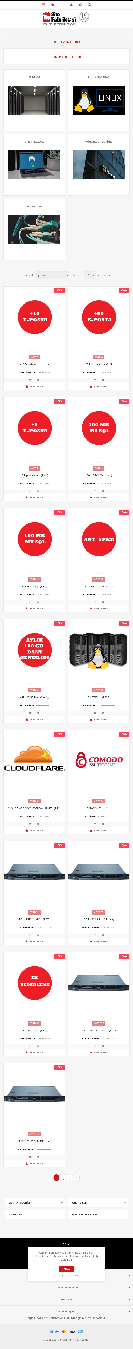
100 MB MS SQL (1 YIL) (99, 475)
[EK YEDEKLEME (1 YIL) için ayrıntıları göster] (34, 983)
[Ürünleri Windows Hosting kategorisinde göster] (98, 165)
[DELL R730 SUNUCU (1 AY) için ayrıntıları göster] (98, 872)
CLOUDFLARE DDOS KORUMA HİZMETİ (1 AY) (34, 808)
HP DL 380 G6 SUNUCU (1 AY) (99, 1030)
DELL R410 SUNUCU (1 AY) (34, 919)
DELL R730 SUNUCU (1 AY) (98, 919)
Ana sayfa (55, 41)
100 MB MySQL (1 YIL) (34, 586)
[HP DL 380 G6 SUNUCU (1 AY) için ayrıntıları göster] (98, 983)
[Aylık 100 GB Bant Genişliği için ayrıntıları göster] (34, 650)
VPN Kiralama (34, 141)
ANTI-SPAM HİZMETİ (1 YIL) (98, 586)
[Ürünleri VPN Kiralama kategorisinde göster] (34, 165)
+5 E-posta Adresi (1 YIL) (34, 475)
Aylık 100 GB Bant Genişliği (34, 697)
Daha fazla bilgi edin (66, 1275)
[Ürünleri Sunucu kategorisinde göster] (34, 100)
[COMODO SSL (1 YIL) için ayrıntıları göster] (98, 761)
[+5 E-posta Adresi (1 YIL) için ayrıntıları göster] (34, 428)
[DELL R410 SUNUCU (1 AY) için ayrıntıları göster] (34, 872)
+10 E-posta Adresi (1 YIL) (34, 364)
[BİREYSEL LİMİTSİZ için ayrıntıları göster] (98, 650)
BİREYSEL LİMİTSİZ (99, 697)
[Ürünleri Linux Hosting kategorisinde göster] (98, 100)
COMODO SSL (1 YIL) (99, 808)
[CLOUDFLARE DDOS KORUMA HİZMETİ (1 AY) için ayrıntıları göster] (34, 761)
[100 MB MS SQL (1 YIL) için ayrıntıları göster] (98, 428)
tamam (66, 1268)
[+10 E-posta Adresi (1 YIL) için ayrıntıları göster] (34, 317)
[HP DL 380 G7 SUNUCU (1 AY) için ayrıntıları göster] (34, 1094)
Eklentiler (34, 206)
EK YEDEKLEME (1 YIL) (34, 1030)
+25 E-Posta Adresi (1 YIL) (98, 364)
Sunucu (34, 77)
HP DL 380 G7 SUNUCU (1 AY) (34, 1141)
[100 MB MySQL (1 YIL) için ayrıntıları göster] (34, 539)
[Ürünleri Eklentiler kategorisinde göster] (34, 229)
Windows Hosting (98, 141)
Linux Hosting (98, 77)
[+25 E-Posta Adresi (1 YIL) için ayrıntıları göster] (98, 317)
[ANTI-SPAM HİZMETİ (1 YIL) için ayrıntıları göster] (98, 539)
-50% (60, 290)
